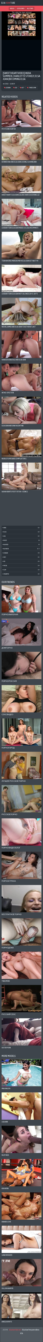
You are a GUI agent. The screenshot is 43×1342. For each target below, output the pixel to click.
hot (22, 88)
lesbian (8, 88)
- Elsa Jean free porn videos (24, 1330)
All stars (30, 8)
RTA (21, 1333)
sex (16, 88)
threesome (32, 88)
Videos (12, 8)
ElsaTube (8, 2)
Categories (21, 8)
